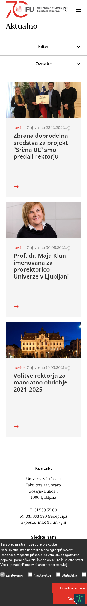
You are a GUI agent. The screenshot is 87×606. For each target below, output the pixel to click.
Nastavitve (42, 575)
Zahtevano (14, 575)
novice (20, 127)
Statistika (69, 575)
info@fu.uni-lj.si (52, 522)
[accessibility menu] (79, 599)
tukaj (63, 565)
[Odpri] (67, 128)
